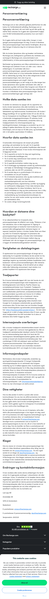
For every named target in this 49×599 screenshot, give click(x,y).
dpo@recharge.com (27, 453)
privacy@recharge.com (31, 419)
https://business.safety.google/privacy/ (20, 310)
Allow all (24, 583)
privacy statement (32, 576)
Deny (24, 596)
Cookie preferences (24, 590)
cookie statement (15, 576)
